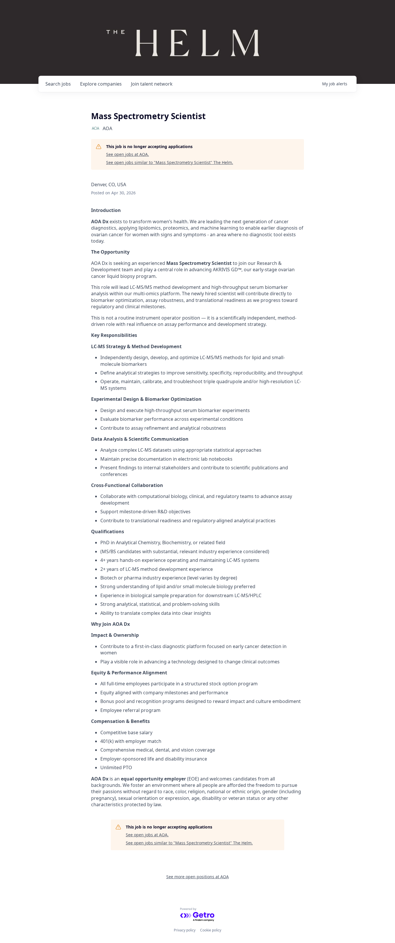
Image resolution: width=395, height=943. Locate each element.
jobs (58, 84)
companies (101, 84)
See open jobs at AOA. (127, 154)
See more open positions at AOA (197, 876)
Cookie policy (210, 930)
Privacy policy (184, 930)
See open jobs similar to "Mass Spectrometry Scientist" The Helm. (169, 162)
